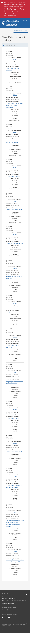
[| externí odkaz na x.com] (6, 617)
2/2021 (15, 167)
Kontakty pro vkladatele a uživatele (11, 596)
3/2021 (15, 132)
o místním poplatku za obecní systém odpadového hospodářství (14, 105)
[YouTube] (9, 617)
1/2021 (15, 201)
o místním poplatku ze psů (13, 176)
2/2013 (15, 303)
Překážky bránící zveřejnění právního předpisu (14, 600)
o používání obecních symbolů (14, 243)
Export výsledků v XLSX (20, 30)
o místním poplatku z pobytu (14, 209)
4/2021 (15, 59)
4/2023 (15, 443)
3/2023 (15, 409)
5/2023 (15, 476)
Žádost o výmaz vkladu (8, 603)
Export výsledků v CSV (21, 34)
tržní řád (8, 312)
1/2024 (15, 512)
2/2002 (15, 234)
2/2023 (15, 372)
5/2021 (15, 95)
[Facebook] (3, 617)
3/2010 (15, 268)
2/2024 (15, 551)
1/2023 (15, 337)
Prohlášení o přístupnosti (8, 598)
